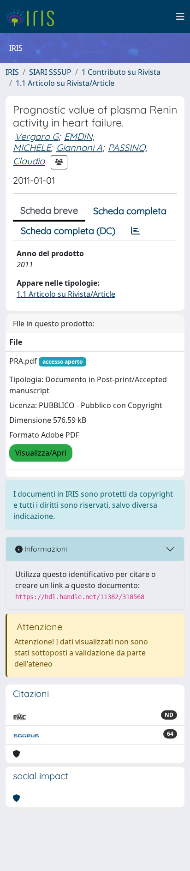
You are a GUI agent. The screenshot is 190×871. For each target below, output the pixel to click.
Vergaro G (37, 136)
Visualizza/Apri (40, 453)
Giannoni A (79, 147)
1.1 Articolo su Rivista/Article (65, 83)
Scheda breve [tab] (49, 210)
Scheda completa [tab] (129, 210)
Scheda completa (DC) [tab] (68, 230)
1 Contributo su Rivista (121, 72)
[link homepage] (33, 17)
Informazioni (45, 548)
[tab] (135, 230)
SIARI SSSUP (50, 72)
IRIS (12, 72)
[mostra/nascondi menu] (180, 16)
